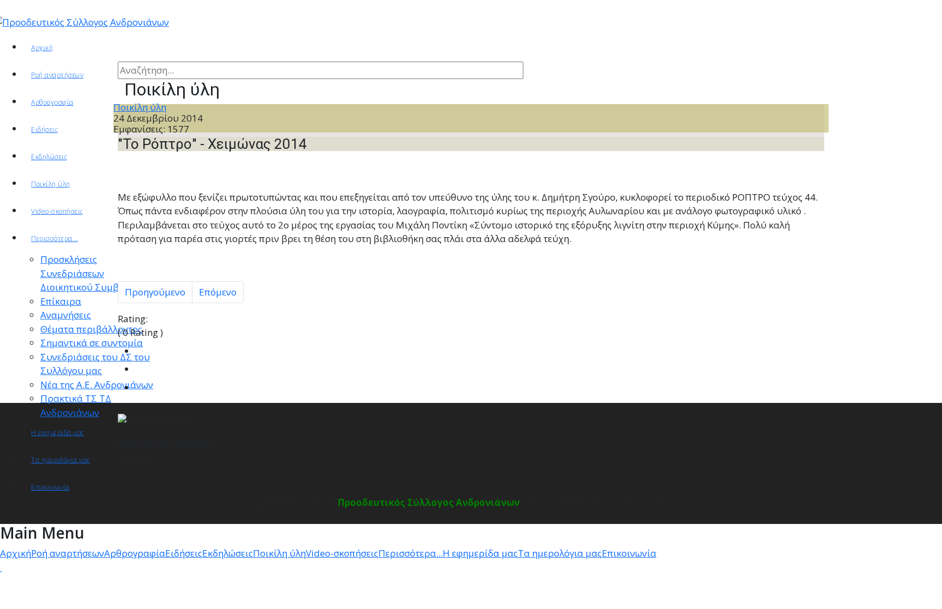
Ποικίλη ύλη (50, 184)
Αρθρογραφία (134, 553)
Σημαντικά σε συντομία (91, 342)
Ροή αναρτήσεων (57, 75)
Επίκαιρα (60, 301)
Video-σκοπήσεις (57, 211)
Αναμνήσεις (65, 315)
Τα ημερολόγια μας (60, 460)
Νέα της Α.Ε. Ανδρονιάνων (96, 384)
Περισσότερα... (54, 238)
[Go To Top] (1, 567)
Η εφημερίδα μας (57, 432)
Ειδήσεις (44, 129)
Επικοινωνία (50, 487)
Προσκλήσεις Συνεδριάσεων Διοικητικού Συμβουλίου (95, 273)
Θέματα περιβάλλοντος (91, 329)
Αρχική (42, 47)
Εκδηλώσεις (49, 156)
